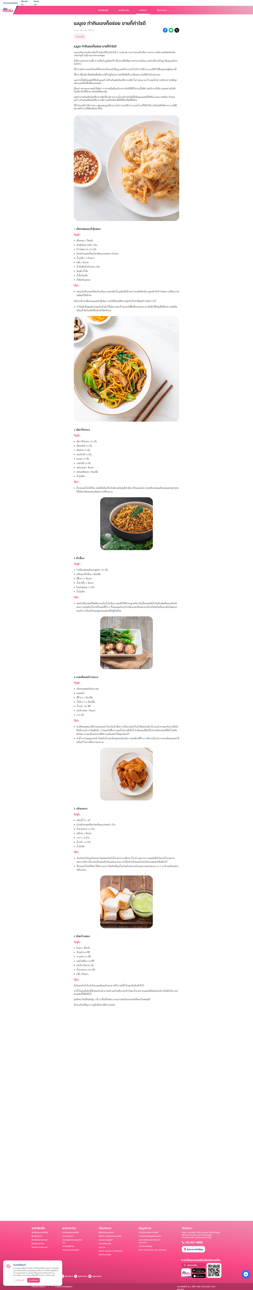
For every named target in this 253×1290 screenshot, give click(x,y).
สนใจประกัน (124, 10)
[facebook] (165, 30)
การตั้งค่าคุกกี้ (19, 1280)
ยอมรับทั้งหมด (33, 1280)
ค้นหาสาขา (162, 10)
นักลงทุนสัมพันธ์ (10, 2)
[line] (171, 30)
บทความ (143, 10)
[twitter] (176, 30)
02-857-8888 (194, 1242)
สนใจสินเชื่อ (103, 10)
